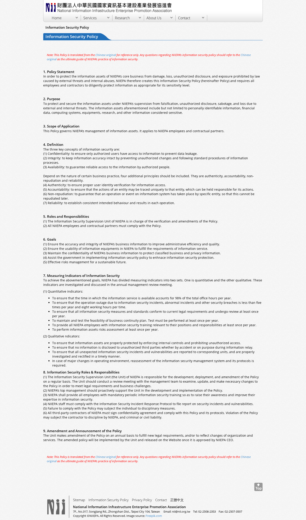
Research (122, 17)
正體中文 (177, 500)
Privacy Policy (142, 500)
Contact (184, 17)
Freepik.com (154, 516)
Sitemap (79, 500)
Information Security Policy (108, 500)
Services (90, 17)
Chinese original (105, 55)
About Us (154, 17)
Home (57, 17)
